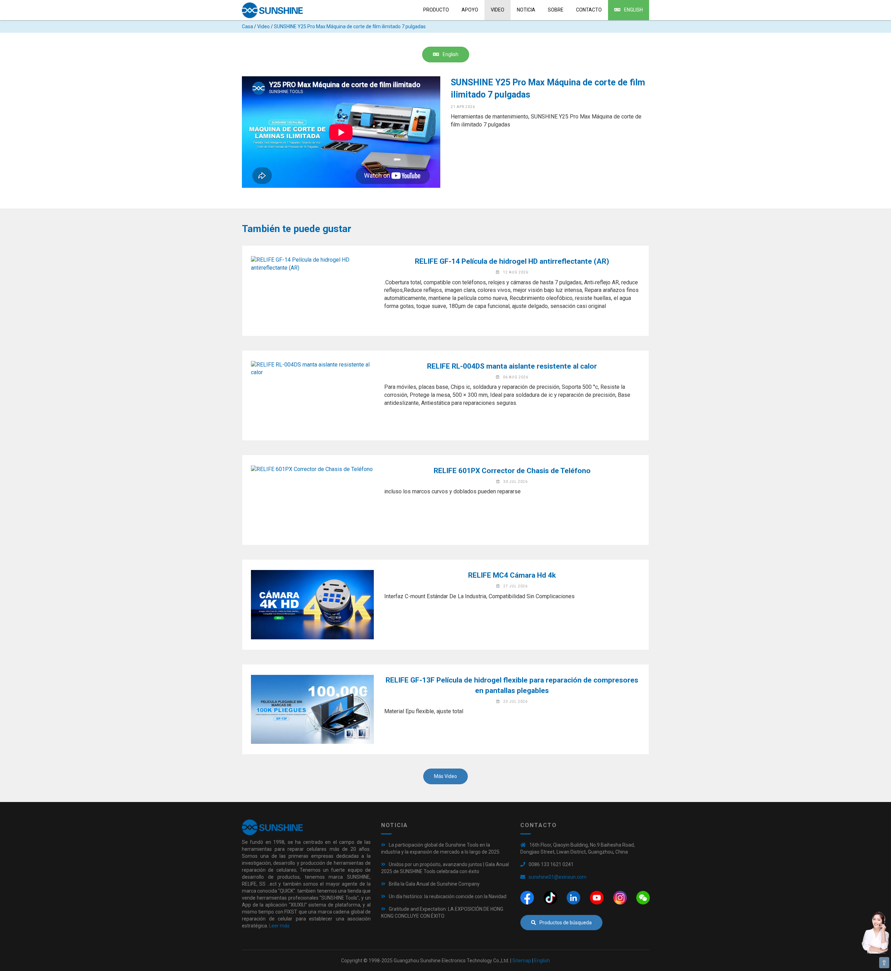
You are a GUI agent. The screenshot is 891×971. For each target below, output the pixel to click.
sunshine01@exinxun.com (557, 877)
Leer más (279, 925)
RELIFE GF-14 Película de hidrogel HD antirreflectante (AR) (512, 261)
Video (497, 10)
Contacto (589, 10)
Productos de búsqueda (565, 922)
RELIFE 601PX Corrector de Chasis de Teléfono (512, 471)
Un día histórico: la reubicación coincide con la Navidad (447, 896)
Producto (436, 10)
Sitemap (521, 960)
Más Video (445, 776)
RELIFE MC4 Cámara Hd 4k (512, 575)
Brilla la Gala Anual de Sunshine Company (434, 884)
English (633, 10)
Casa (247, 26)
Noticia (526, 10)
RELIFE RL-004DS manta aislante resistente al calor (512, 366)
